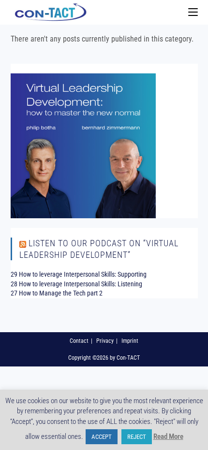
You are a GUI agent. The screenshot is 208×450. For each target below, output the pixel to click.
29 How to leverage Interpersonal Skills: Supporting (79, 274)
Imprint (129, 341)
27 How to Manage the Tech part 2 (57, 293)
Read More (168, 436)
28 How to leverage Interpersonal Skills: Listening (76, 284)
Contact (79, 341)
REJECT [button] (136, 436)
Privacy (105, 341)
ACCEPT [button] (101, 436)
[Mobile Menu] (193, 12)
